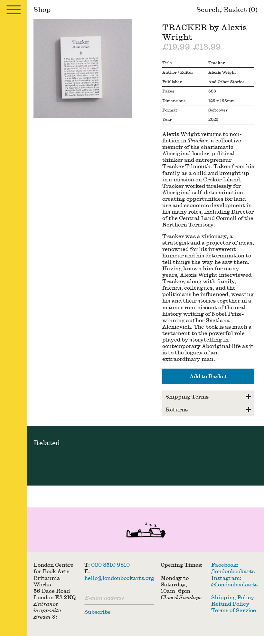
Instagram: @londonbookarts (234, 581)
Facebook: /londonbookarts (233, 568)
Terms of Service (233, 610)
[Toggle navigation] (13, 9)
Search (208, 9)
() (240, 9)
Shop (42, 9)
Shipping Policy (232, 597)
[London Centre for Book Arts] (145, 531)
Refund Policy (230, 604)
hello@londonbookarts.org (119, 578)
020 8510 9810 (110, 565)
